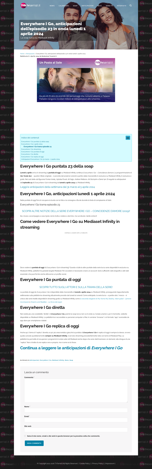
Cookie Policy (85, 463)
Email (27, 416)
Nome (27, 407)
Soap (71, 360)
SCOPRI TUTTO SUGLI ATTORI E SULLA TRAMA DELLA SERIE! (76, 287)
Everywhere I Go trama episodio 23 (37, 147)
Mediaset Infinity (58, 360)
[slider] (75, 100)
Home (22, 53)
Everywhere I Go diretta (29, 154)
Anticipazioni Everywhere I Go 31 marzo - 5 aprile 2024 (40, 159)
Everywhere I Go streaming (31, 149)
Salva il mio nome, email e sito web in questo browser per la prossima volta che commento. (63, 436)
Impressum (110, 463)
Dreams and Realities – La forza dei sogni (46, 302)
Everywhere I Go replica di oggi (32, 157)
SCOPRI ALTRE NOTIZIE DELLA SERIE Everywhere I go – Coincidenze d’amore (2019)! (76, 211)
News (67, 360)
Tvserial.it (30, 5)
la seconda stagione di (97, 299)
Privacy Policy (97, 463)
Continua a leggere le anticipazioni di (71, 347)
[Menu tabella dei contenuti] (128, 138)
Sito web (27, 426)
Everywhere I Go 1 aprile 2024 (31, 144)
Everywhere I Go (45, 360)
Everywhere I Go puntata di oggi (32, 152)
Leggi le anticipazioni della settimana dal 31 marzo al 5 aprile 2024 (57, 186)
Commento (29, 377)
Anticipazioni (30, 53)
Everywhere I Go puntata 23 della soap (35, 142)
